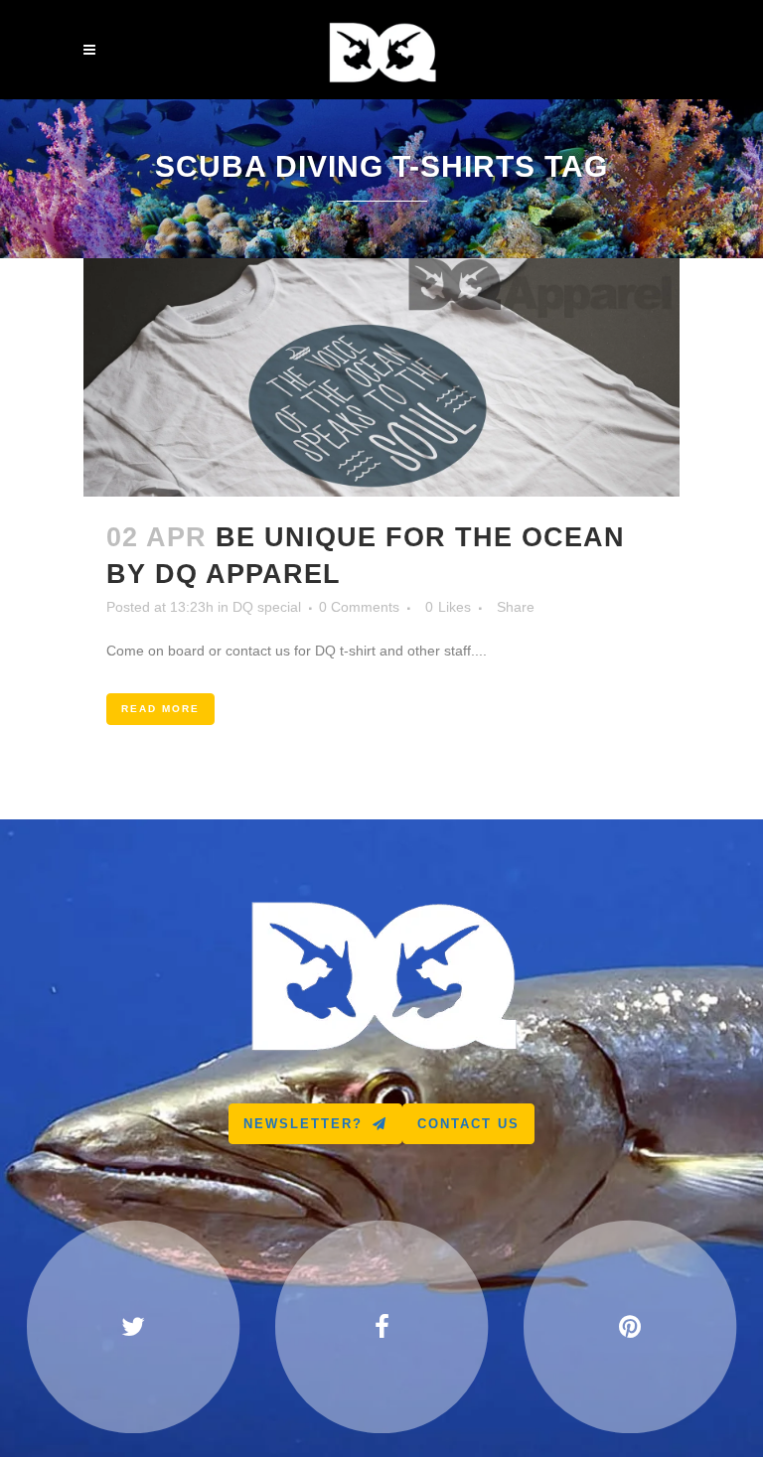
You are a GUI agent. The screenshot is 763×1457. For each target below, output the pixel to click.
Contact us (468, 1123)
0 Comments (359, 607)
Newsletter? (303, 1123)
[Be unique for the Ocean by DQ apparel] (381, 377)
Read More (160, 708)
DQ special (266, 607)
